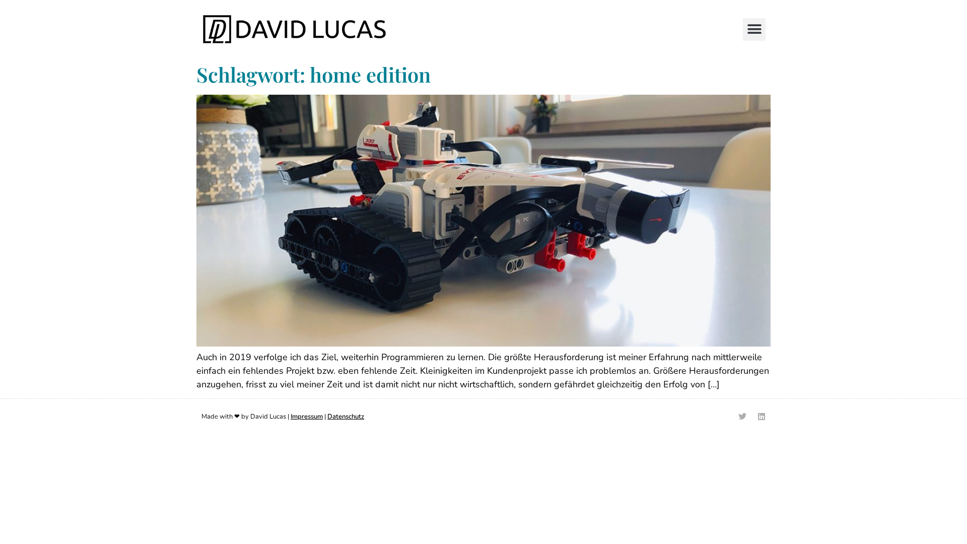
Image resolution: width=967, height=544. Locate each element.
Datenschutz (345, 416)
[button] (754, 29)
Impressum (307, 416)
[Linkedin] (761, 417)
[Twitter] (742, 417)
